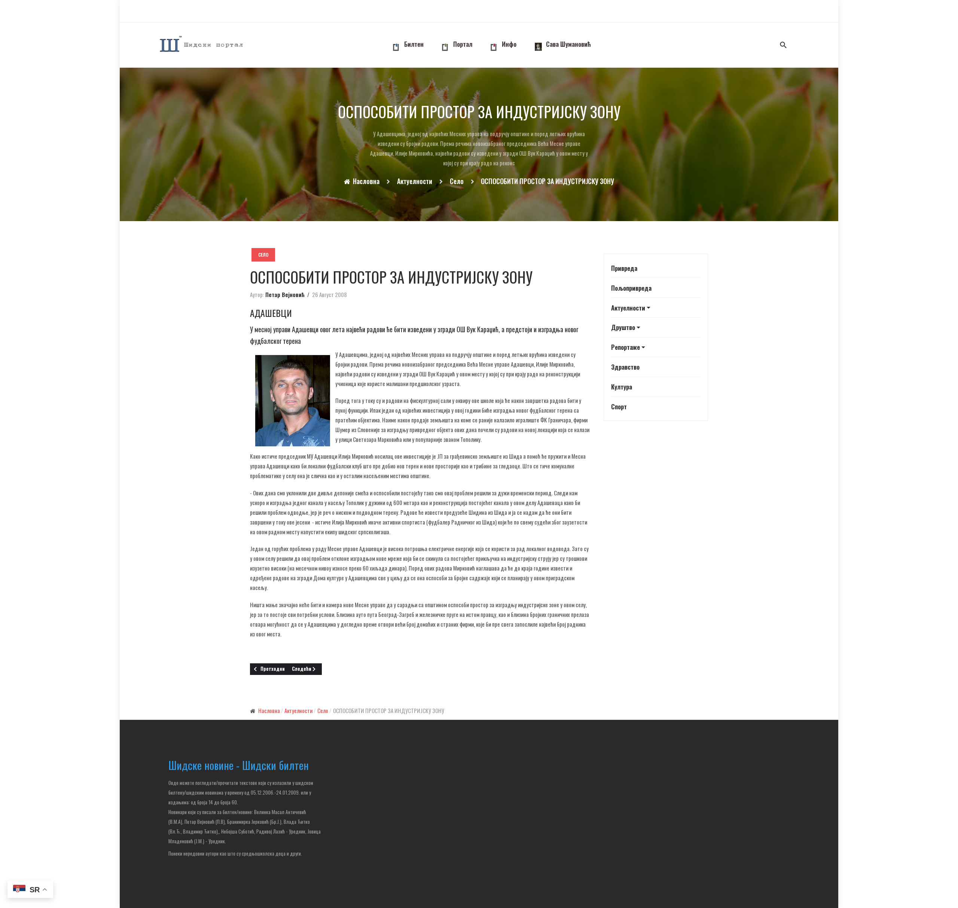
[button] (656, 308)
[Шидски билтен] (202, 45)
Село (263, 254)
